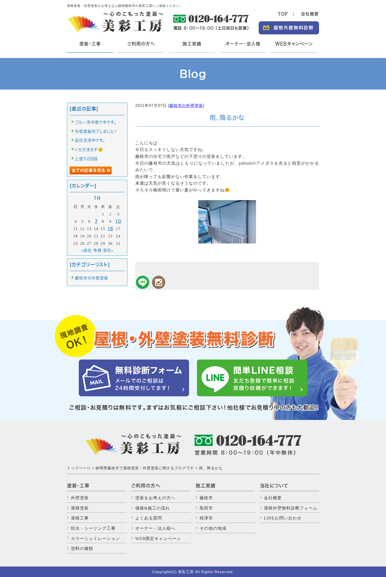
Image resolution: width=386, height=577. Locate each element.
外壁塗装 (80, 498)
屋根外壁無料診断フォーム (290, 508)
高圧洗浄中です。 (90, 140)
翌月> (108, 250)
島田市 (206, 508)
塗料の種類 (82, 548)
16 (110, 229)
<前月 (86, 250)
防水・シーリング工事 (93, 528)
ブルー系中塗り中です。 (95, 122)
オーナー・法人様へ (155, 528)
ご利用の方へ (141, 43)
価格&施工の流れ (152, 508)
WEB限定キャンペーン (158, 538)
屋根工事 (80, 518)
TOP (283, 14)
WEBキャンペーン (294, 43)
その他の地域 (213, 528)
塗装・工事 (89, 47)
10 (118, 221)
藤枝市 (206, 498)
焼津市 (206, 518)
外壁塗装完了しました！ (96, 131)
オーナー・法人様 (242, 43)
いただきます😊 (89, 150)
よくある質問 (148, 518)
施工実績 (191, 43)
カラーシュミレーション (95, 538)
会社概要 (310, 14)
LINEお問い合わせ (282, 518)
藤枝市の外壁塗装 (186, 105)
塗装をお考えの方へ (155, 498)
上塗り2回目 (86, 159)
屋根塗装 (80, 508)
